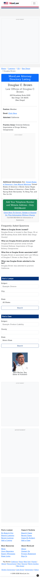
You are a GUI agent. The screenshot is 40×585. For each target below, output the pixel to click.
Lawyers (11, 68)
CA (18, 68)
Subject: (4, 283)
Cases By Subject (28, 538)
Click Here (12, 113)
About (23, 549)
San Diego (26, 68)
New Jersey (20, 566)
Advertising (29, 570)
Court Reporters (7, 551)
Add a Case (25, 540)
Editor (36, 570)
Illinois (3, 564)
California (14, 562)
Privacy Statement (28, 554)
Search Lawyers (7, 535)
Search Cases (26, 533)
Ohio (19, 564)
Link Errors (20, 570)
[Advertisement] (20, 41)
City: (3, 291)
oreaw (14, 3)
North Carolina (33, 564)
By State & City (7, 533)
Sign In (24, 556)
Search (20, 308)
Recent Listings (7, 538)
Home (3, 68)
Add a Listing (6, 540)
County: (4, 329)
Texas (21, 562)
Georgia (24, 564)
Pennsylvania (11, 564)
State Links (5, 556)
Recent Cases (26, 535)
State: (3, 299)
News (3, 549)
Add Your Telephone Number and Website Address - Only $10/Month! (20, 205)
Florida (34, 562)
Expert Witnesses (8, 554)
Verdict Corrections (8, 570)
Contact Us (25, 551)
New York (27, 562)
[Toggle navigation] (34, 3)
